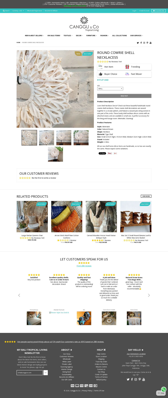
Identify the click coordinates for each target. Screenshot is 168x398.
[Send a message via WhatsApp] (164, 389)
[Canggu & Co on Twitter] (138, 42)
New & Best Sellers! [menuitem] (33, 35)
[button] (103, 61)
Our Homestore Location (136, 354)
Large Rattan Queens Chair (32, 235)
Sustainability (67, 374)
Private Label (67, 364)
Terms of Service (101, 377)
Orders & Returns (101, 364)
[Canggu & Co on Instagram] (144, 42)
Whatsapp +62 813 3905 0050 (75, 6)
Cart (159, 11)
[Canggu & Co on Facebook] (141, 42)
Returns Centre (101, 367)
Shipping (101, 359)
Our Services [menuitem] (135, 35)
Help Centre (101, 354)
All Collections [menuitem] (119, 35)
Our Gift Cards (66, 380)
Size (98, 85)
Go (46, 372)
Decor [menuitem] (78, 35)
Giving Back (66, 372)
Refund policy (101, 380)
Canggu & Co (75, 391)
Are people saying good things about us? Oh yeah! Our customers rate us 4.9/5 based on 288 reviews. (60, 341)
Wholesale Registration (34, 11)
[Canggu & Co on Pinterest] (147, 42)
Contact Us (101, 369)
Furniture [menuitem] (90, 35)
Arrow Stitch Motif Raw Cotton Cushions (67, 236)
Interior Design (66, 369)
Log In (134, 11)
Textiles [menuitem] (67, 35)
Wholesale (67, 359)
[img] (84, 262)
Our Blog (101, 372)
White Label (66, 362)
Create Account (144, 11)
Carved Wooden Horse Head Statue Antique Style (101, 236)
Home (18, 42)
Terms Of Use (99, 391)
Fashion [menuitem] (103, 35)
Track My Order (101, 362)
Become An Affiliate (51, 11)
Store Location (101, 356)
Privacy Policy (87, 391)
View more (146, 196)
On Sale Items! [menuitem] (53, 35)
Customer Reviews (67, 356)
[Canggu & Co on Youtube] (150, 42)
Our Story (66, 354)
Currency (15, 11)
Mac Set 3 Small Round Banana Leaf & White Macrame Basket (136, 236)
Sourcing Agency (67, 367)
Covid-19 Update (101, 374)
